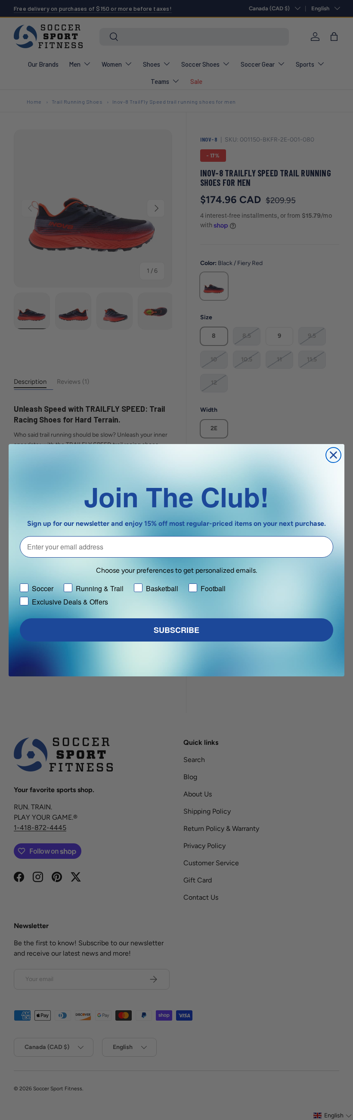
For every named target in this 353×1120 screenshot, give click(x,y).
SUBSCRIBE (176, 630)
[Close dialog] (333, 455)
